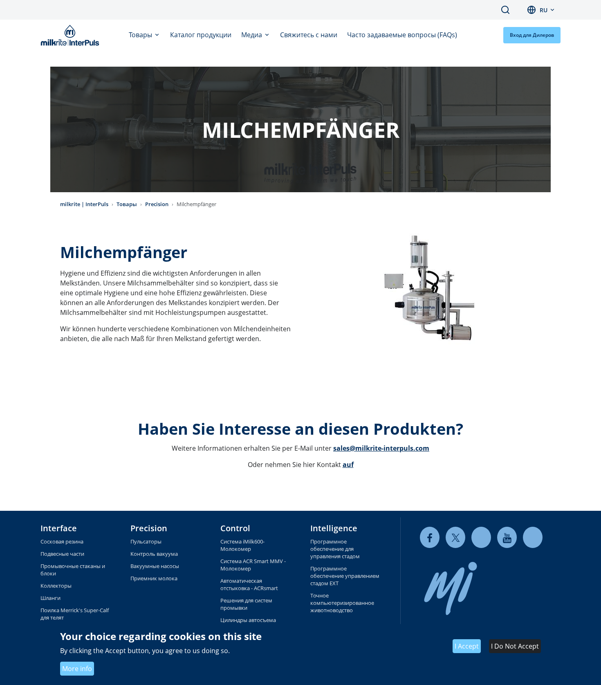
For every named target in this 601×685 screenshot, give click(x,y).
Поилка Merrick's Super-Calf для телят (74, 613)
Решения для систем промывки (246, 604)
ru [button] (543, 10)
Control (235, 528)
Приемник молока (153, 578)
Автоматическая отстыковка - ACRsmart (249, 584)
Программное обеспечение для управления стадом (335, 549)
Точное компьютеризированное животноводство (342, 603)
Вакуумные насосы (154, 566)
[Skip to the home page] (71, 35)
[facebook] (430, 538)
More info (77, 669)
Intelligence (333, 528)
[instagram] (533, 538)
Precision (156, 204)
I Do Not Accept (515, 646)
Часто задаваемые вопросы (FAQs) (402, 34)
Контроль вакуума (154, 553)
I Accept (467, 646)
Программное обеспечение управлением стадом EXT (344, 576)
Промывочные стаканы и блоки (72, 569)
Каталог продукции (200, 34)
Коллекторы (56, 585)
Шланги (50, 598)
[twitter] (455, 538)
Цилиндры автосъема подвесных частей (248, 623)
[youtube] (507, 538)
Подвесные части (62, 553)
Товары (141, 34)
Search (505, 9)
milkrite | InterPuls (84, 204)
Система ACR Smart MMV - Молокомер (253, 564)
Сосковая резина (61, 541)
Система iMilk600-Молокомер (242, 545)
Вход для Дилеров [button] (532, 34)
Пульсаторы (145, 541)
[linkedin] (481, 538)
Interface (58, 528)
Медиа (252, 34)
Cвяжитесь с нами (308, 34)
